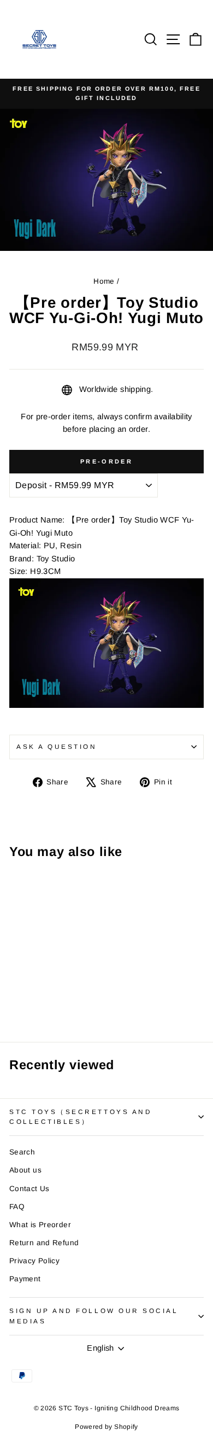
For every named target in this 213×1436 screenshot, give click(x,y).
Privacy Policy (34, 1261)
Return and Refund (44, 1243)
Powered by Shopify (106, 1427)
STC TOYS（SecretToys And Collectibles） (80, 1117)
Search (22, 1152)
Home (103, 281)
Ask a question (56, 746)
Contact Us (29, 1189)
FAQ (17, 1207)
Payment (25, 1279)
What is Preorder (40, 1225)
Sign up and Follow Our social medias (93, 1315)
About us (25, 1170)
